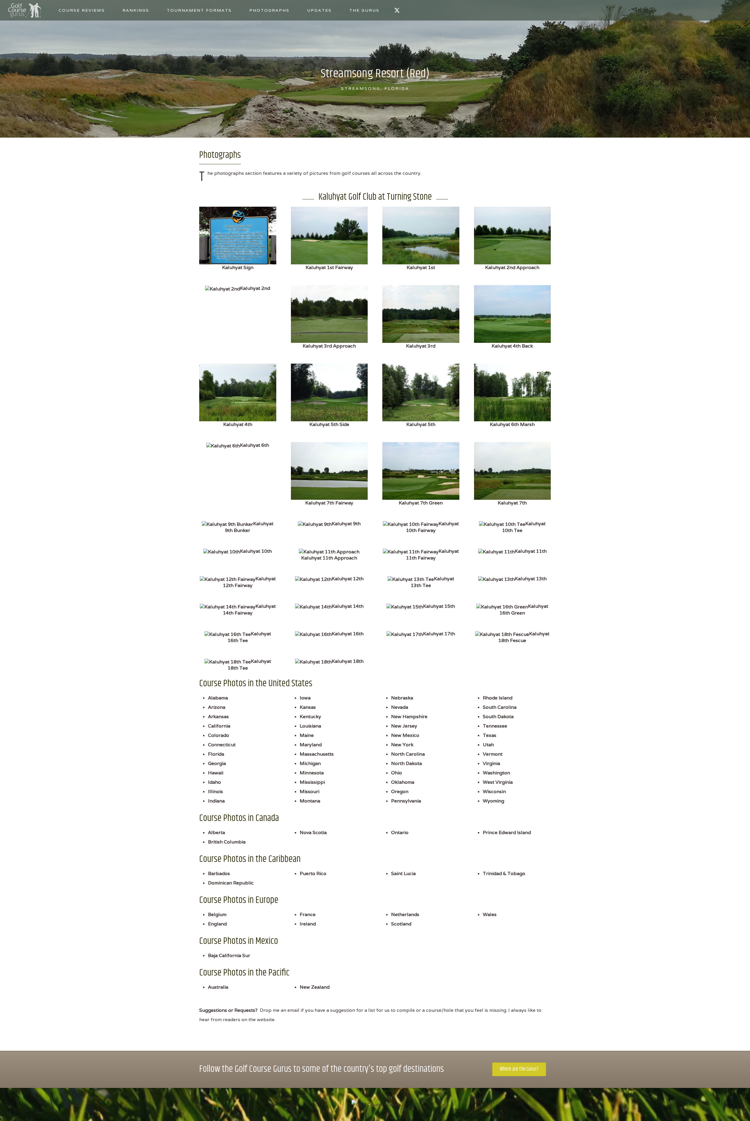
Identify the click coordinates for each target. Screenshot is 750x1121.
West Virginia (498, 782)
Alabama (218, 698)
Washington (496, 773)
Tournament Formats (199, 10)
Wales (490, 914)
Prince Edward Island (507, 832)
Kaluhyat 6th (254, 445)
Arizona (216, 707)
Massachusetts (317, 754)
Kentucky (310, 716)
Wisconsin (494, 791)
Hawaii (215, 773)
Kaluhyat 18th (348, 661)
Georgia (217, 763)
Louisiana (310, 726)
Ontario (399, 832)
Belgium (217, 914)
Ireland (308, 924)
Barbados (219, 873)
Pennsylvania (406, 801)
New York (402, 745)
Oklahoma (402, 782)
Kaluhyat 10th (256, 551)
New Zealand (315, 987)
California (219, 726)
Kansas (308, 707)
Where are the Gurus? (519, 1069)
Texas (489, 735)
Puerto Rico (313, 873)
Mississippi (312, 782)
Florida (216, 754)
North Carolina (408, 754)
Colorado (218, 735)
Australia (218, 987)
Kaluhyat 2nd (255, 288)
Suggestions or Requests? (228, 1010)
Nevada (399, 707)
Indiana (216, 801)
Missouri (309, 791)
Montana (310, 801)
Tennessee (495, 726)
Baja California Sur (229, 955)
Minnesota (312, 773)
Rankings (135, 10)
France (308, 914)
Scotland (401, 924)
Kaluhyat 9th (346, 524)
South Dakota (498, 716)
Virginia (491, 763)
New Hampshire (409, 716)
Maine (307, 735)
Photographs (269, 10)
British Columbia (227, 842)
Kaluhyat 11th (531, 551)
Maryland (311, 745)
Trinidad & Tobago (504, 873)
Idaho (214, 782)
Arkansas (218, 716)
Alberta (216, 832)
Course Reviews (82, 10)
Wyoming (493, 801)
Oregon (399, 791)
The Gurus (364, 10)
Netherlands (405, 914)
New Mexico (405, 735)
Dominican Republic (231, 883)
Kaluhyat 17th (439, 634)
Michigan (310, 763)
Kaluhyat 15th (439, 606)
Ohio (396, 773)
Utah (488, 745)
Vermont (492, 754)
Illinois (215, 791)
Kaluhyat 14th (348, 606)
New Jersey (404, 726)
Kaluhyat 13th (531, 579)
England (217, 924)
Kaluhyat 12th (348, 579)
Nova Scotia (313, 832)
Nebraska (402, 698)
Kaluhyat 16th (348, 634)
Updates (319, 10)
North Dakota (406, 763)
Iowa (305, 698)
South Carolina (500, 707)
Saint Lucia (403, 873)
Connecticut (222, 745)
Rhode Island (497, 698)
